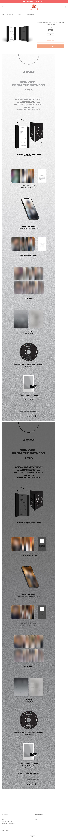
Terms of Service (6, 828)
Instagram (37, 817)
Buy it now (50, 46)
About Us (4, 817)
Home (3, 14)
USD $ (32, 836)
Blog (36, 819)
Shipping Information (7, 821)
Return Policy (5, 825)
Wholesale (4, 819)
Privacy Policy (5, 830)
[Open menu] (4, 7)
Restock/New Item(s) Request (8, 823)
